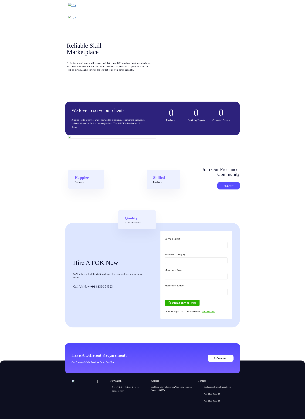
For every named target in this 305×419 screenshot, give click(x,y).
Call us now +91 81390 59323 (93, 286)
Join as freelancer (132, 387)
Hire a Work (117, 387)
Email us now (118, 391)
